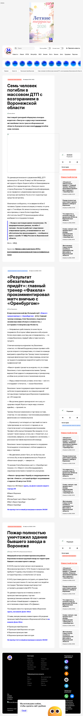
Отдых (29, 685)
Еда (28, 677)
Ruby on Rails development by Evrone (68, 708)
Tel (66, 696)
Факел (22, 54)
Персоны (75, 54)
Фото (50, 54)
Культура (30, 661)
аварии (38, 126)
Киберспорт (44, 681)
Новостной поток (69, 177)
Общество (30, 663)
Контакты (9, 699)
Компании (44, 665)
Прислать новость (74, 48)
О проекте (10, 697)
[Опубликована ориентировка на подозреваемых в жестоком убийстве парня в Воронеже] (59, 63)
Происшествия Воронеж (27, 71)
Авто (61, 54)
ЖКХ (40, 54)
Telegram (66, 686)
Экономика (30, 669)
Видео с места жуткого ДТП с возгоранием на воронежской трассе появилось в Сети (28, 252)
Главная (6, 71)
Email (72, 696)
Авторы (43, 667)
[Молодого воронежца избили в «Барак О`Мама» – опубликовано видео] (73, 63)
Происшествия (31, 667)
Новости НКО (45, 669)
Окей (24, 711)
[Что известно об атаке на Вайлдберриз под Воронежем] (22, 63)
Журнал (29, 683)
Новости (15, 54)
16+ (8, 694)
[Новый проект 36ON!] (44, 63)
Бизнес (56, 54)
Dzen (66, 680)
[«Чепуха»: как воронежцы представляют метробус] (29, 63)
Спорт (43, 661)
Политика (44, 659)
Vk (66, 668)
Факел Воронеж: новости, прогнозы (17, 270)
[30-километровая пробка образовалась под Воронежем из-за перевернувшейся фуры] (37, 63)
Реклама (9, 695)
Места (43, 683)
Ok (66, 674)
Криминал (44, 663)
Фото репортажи (46, 677)
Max (66, 661)
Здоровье (68, 54)
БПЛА (27, 54)
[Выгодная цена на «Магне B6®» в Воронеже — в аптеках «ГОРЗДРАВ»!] (15, 63)
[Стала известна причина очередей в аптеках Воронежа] (8, 63)
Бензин (45, 54)
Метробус (34, 54)
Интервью (30, 665)
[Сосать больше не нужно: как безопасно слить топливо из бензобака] (66, 63)
